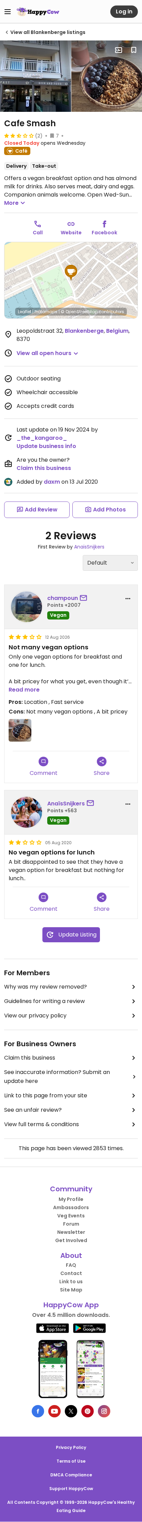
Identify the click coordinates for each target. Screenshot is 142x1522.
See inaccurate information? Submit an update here (57, 1076)
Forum (71, 1223)
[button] (71, 273)
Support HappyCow (71, 1488)
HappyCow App (71, 1305)
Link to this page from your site (45, 1095)
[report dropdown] (128, 598)
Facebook (104, 232)
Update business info (46, 446)
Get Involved (71, 1240)
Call (38, 232)
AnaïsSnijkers (89, 546)
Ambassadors (71, 1207)
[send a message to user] (85, 598)
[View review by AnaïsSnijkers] (26, 812)
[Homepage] (38, 11)
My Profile (71, 1199)
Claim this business (44, 468)
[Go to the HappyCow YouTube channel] (54, 1411)
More (11, 203)
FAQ (71, 1265)
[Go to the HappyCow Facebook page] (38, 1411)
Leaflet (24, 312)
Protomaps (46, 312)
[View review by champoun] (26, 606)
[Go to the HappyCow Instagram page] (104, 1411)
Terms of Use (71, 1461)
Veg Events (71, 1215)
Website (71, 232)
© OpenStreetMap (79, 312)
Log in (124, 11)
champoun (62, 598)
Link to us (71, 1281)
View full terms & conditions (41, 1124)
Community (71, 1189)
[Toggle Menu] (7, 11)
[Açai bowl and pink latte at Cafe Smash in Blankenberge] (20, 730)
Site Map (71, 1289)
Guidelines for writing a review (44, 1001)
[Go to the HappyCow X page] (71, 1411)
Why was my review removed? (45, 987)
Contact (71, 1273)
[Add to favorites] (134, 50)
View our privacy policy (35, 1015)
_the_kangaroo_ (42, 438)
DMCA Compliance (71, 1475)
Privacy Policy (71, 1447)
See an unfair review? (33, 1110)
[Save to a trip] (118, 50)
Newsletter (71, 1232)
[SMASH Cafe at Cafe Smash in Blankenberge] (35, 76)
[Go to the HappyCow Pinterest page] (87, 1411)
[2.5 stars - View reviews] (18, 135)
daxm (52, 482)
